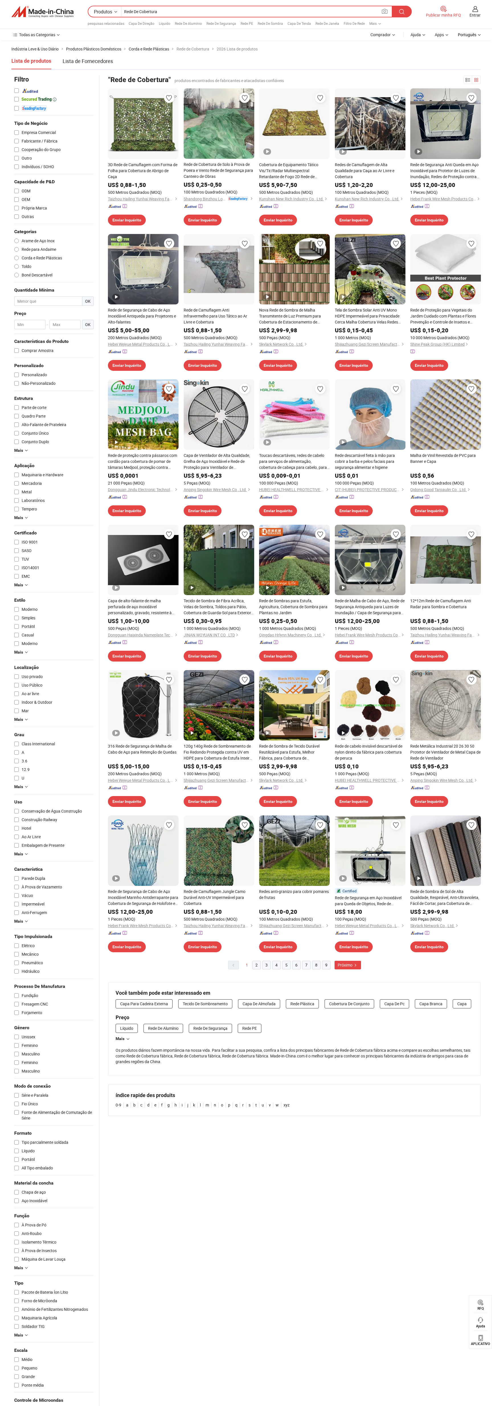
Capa (462, 1003)
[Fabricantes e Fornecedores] (42, 12)
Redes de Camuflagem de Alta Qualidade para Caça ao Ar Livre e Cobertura (364, 170)
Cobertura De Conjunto (349, 1003)
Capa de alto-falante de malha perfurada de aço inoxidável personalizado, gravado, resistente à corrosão (140, 607)
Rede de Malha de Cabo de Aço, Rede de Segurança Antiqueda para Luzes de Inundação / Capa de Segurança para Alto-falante (370, 607)
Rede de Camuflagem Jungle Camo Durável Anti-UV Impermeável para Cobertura (214, 897)
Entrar (475, 15)
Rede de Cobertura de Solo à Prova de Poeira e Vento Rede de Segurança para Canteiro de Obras (218, 170)
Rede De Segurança (221, 23)
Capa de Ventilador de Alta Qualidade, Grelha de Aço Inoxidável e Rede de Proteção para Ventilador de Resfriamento (217, 461)
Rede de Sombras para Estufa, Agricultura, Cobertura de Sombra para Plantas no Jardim (293, 606)
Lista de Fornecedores (88, 61)
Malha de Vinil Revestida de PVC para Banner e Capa (443, 458)
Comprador (380, 34)
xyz (287, 1105)
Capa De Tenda (299, 23)
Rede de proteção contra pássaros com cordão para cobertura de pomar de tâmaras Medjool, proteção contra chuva (142, 461)
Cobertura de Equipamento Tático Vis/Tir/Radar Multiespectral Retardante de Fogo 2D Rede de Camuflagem (288, 171)
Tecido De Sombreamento (205, 1003)
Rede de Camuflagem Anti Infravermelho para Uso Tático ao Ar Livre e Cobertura (215, 316)
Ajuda (416, 34)
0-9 (118, 1105)
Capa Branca (430, 1003)
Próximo (345, 965)
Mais (120, 1038)
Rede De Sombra (270, 23)
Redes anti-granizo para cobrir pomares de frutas (294, 894)
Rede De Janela (327, 23)
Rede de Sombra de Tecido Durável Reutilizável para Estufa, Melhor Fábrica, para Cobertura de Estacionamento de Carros (289, 752)
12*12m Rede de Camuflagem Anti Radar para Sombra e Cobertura (440, 603)
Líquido (164, 23)
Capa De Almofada (259, 1003)
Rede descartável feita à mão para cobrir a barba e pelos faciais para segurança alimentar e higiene (365, 461)
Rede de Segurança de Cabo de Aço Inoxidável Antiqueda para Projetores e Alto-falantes (142, 316)
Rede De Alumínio (188, 23)
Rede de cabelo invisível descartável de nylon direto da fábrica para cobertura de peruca (368, 752)
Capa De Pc (394, 1003)
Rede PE (247, 23)
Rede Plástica (302, 1003)
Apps (439, 34)
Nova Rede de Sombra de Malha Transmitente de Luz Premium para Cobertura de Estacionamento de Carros (290, 316)
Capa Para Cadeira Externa (144, 1003)
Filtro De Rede (354, 23)
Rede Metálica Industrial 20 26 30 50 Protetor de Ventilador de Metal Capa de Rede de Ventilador (445, 752)
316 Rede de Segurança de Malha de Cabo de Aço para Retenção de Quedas (142, 749)
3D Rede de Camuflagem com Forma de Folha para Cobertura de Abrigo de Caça (142, 170)
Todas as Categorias (37, 34)
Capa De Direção (141, 23)
